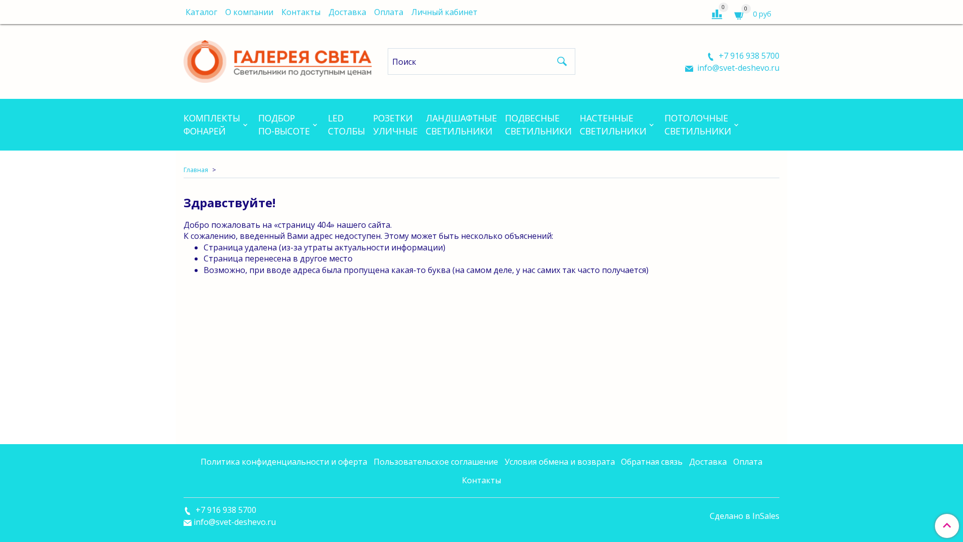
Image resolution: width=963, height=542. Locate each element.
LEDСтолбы (346, 124)
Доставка (347, 12)
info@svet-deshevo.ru (737, 67)
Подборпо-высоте (284, 124)
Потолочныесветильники (698, 124)
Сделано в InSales (744, 516)
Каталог (201, 12)
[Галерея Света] (278, 59)
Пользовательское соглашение (436, 461)
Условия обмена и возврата (560, 461)
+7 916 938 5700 (748, 55)
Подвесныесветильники (538, 124)
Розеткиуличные (395, 124)
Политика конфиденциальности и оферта (284, 461)
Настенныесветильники (613, 124)
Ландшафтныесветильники (461, 124)
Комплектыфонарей (212, 124)
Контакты (300, 12)
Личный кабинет (444, 12)
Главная (196, 169)
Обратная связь (652, 461)
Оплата (388, 12)
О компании (249, 12)
